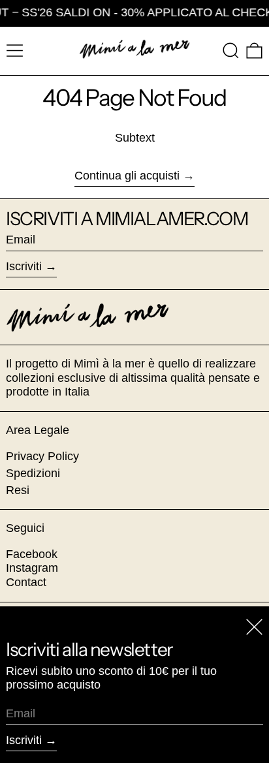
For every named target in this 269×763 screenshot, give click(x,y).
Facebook (31, 554)
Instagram (32, 567)
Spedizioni (33, 473)
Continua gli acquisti (127, 175)
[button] (231, 50)
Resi (17, 490)
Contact (26, 582)
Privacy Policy (42, 456)
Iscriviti (24, 266)
